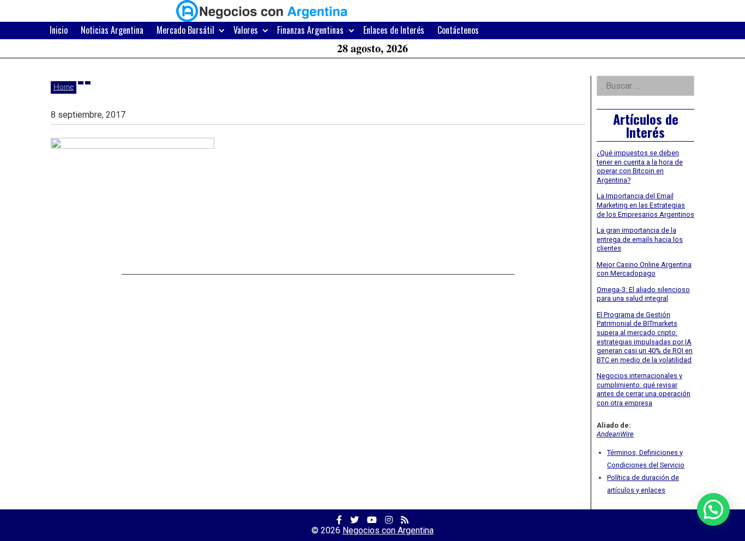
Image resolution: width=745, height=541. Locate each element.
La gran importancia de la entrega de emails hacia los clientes (640, 239)
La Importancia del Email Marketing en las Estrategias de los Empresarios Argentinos (645, 205)
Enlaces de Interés (393, 30)
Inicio (59, 30)
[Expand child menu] (222, 30)
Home (63, 87)
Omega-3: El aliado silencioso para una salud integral (643, 294)
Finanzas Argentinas (310, 30)
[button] (713, 509)
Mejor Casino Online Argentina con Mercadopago (644, 269)
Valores (245, 30)
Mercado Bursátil (185, 30)
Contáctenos (458, 30)
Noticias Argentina (112, 30)
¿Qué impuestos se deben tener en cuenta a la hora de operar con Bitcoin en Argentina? (640, 166)
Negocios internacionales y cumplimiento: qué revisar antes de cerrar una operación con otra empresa (643, 389)
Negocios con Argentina (388, 530)
